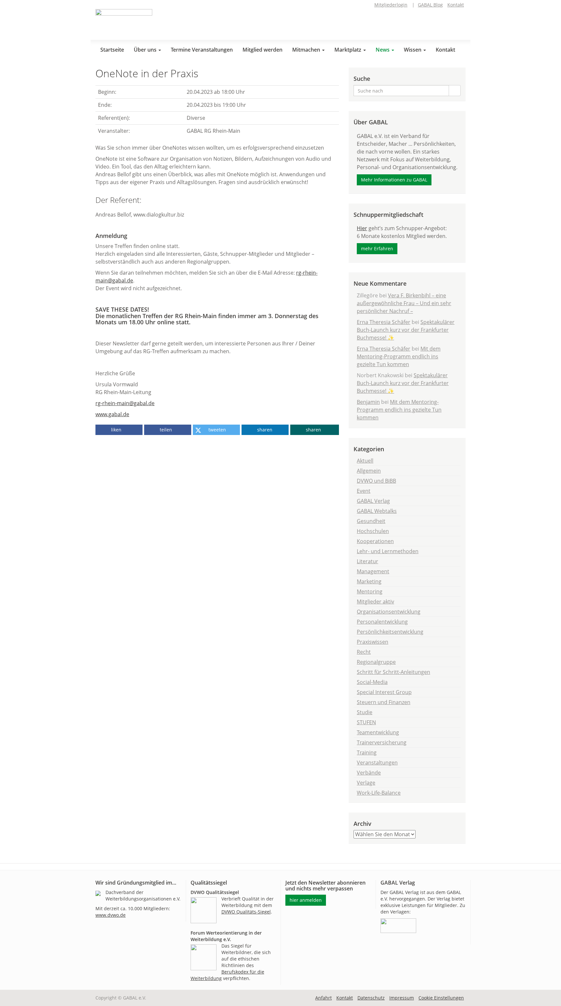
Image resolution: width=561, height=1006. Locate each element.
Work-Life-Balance (379, 792)
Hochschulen (373, 531)
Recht (364, 651)
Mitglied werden (262, 49)
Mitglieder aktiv (375, 601)
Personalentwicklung (382, 621)
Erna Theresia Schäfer (383, 322)
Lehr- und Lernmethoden (387, 551)
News (383, 49)
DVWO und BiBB (376, 480)
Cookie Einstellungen (441, 998)
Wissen (413, 49)
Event (363, 490)
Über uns (146, 49)
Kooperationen (375, 541)
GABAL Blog (430, 5)
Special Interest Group (384, 692)
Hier (362, 228)
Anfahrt (323, 998)
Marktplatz (348, 49)
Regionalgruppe (376, 661)
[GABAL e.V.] (123, 22)
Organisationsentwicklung (388, 611)
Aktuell (365, 460)
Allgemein (369, 470)
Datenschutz (371, 998)
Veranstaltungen (377, 762)
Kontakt (455, 5)
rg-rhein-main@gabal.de (125, 403)
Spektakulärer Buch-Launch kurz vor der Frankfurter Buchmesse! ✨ (406, 329)
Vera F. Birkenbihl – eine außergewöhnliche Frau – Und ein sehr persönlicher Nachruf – (404, 303)
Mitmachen (306, 49)
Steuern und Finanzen (383, 702)
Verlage (366, 782)
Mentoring (369, 591)
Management (373, 571)
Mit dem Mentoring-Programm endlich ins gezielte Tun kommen (399, 356)
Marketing (369, 581)
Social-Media (372, 682)
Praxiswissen (372, 641)
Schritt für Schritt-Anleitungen (393, 672)
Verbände (369, 772)
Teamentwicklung (378, 732)
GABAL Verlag (373, 500)
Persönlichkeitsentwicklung (390, 631)
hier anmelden (306, 900)
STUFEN (366, 722)
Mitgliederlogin (390, 5)
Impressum (401, 998)
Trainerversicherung (381, 742)
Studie (364, 712)
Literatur (367, 561)
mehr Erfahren (377, 248)
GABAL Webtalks (377, 511)
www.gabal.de (112, 414)
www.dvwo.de (110, 915)
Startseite (112, 49)
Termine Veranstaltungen (202, 49)
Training (367, 752)
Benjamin (368, 401)
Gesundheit (371, 521)
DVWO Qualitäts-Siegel (246, 912)
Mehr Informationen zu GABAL (394, 180)
